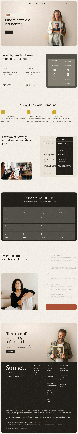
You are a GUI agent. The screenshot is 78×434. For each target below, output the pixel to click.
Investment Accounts (64, 375)
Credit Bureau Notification (51, 397)
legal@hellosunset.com (37, 422)
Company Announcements (52, 385)
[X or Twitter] (9, 373)
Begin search (36, 370)
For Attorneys (49, 392)
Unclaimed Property (63, 384)
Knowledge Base (50, 376)
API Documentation (50, 381)
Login (66, 3)
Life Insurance (62, 377)
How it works (36, 368)
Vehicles (61, 386)
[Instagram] (11, 373)
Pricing (30, 3)
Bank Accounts (63, 368)
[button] (45, 4)
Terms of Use (49, 368)
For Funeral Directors (51, 394)
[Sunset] (5, 3)
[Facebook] (7, 373)
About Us (49, 399)
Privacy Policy (49, 370)
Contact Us (49, 401)
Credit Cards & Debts (64, 372)
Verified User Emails (50, 383)
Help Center (49, 390)
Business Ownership (64, 370)
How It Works (37, 3)
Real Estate (62, 379)
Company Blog (50, 387)
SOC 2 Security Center (51, 378)
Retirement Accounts (64, 382)
